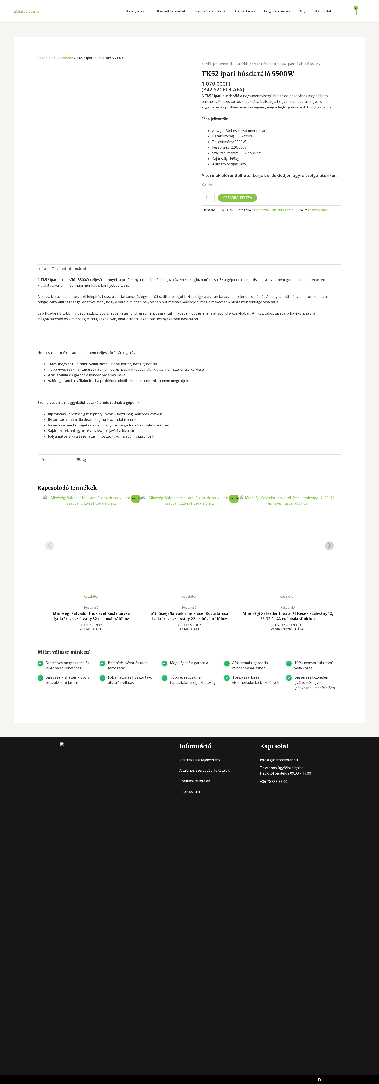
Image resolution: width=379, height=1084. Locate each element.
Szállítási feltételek (194, 780)
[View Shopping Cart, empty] (353, 11)
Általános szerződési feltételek (204, 770)
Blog (302, 11)
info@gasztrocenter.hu (279, 759)
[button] (363, 11)
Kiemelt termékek (171, 11)
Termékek (64, 57)
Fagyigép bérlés (277, 11)
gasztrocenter (318, 210)
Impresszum (189, 791)
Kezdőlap (45, 57)
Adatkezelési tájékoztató (199, 759)
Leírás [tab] (43, 268)
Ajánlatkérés (244, 11)
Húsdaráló (268, 63)
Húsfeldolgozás (247, 63)
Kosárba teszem (237, 197)
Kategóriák (135, 11)
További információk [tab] (69, 268)
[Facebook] (319, 1080)
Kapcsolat (323, 11)
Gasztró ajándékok (210, 11)
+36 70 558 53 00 (273, 781)
